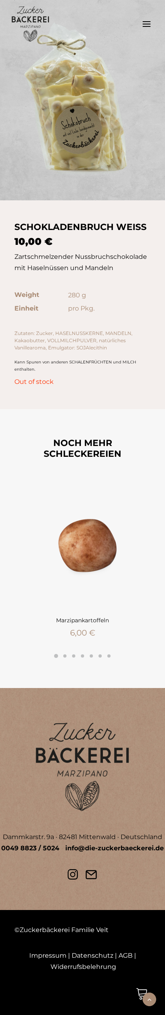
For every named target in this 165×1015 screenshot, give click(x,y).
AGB (126, 955)
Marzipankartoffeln (82, 620)
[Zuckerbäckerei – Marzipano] (30, 24)
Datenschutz (92, 955)
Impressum (47, 955)
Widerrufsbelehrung (83, 967)
